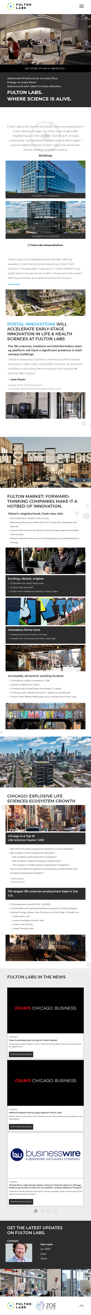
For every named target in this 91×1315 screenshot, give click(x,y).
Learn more (14, 284)
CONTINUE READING (21, 1054)
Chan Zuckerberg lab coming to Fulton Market (33, 1040)
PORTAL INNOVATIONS (31, 324)
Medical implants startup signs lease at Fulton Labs (35, 1112)
